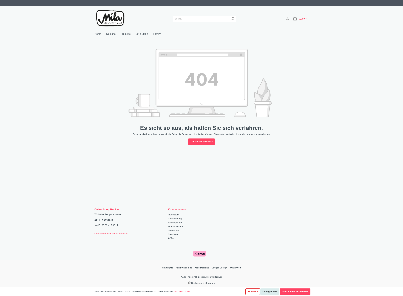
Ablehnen (252, 291)
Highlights (167, 267)
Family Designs (184, 267)
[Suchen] (232, 19)
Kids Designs (202, 267)
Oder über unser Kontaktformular (110, 233)
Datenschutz (174, 230)
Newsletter (173, 234)
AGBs (171, 238)
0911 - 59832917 (103, 220)
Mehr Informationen (182, 291)
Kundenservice (177, 209)
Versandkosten (175, 226)
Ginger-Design (219, 267)
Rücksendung (175, 218)
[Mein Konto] (287, 19)
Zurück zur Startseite (201, 141)
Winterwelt (235, 267)
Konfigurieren (269, 291)
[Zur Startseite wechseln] (110, 18)
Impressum (173, 214)
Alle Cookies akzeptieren (295, 291)
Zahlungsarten (175, 222)
